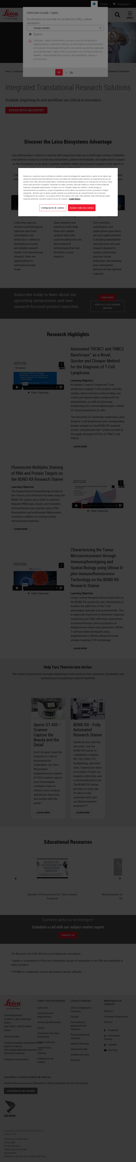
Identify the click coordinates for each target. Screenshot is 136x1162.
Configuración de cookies (52, 208)
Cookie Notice (74, 199)
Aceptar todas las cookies (82, 208)
